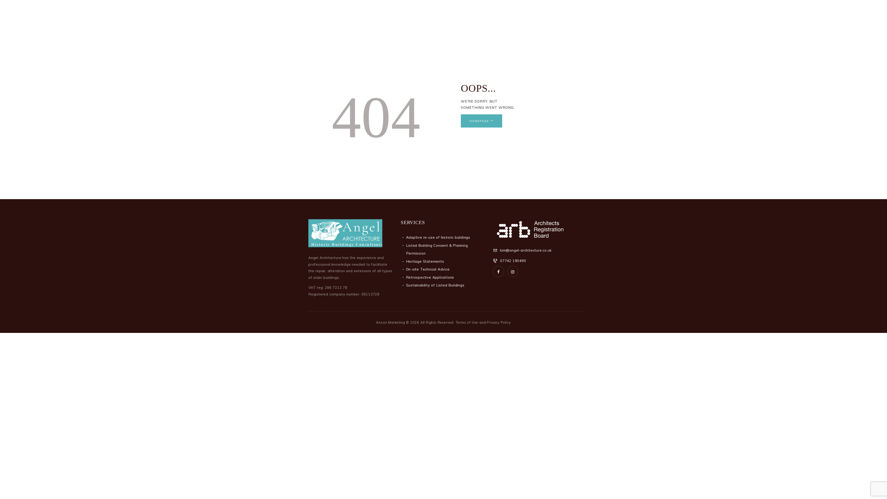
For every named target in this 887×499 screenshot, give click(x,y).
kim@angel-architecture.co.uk (525, 250)
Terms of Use (467, 322)
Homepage (479, 121)
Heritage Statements (425, 261)
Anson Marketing (390, 322)
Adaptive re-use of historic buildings (438, 237)
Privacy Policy (499, 322)
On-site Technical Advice (428, 269)
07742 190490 (513, 261)
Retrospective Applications (430, 277)
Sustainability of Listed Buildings (435, 285)
